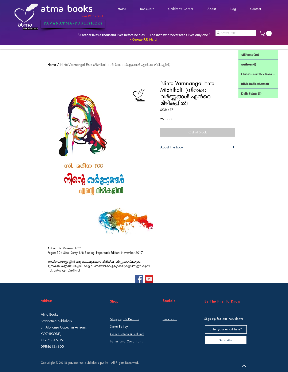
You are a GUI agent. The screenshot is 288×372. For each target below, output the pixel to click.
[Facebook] (139, 279)
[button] (266, 33)
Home (51, 64)
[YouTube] (149, 279)
